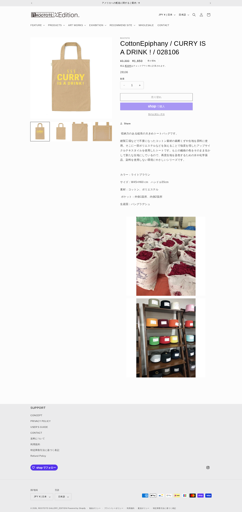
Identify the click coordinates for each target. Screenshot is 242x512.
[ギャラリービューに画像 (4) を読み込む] (102, 131)
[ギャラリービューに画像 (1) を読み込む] (40, 131)
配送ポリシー (143, 508)
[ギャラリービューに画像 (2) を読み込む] (60, 131)
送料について (37, 438)
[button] (37, 25)
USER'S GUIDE (39, 427)
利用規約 (35, 444)
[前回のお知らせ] (31, 3)
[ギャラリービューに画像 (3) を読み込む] (81, 131)
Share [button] (127, 123)
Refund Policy (38, 456)
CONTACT (36, 432)
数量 (122, 79)
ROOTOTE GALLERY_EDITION (52, 508)
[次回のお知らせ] (210, 3)
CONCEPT (36, 415)
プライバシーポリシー (113, 508)
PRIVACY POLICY (40, 421)
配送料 (128, 66)
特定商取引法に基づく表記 (44, 450)
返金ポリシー (95, 508)
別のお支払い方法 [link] (156, 114)
